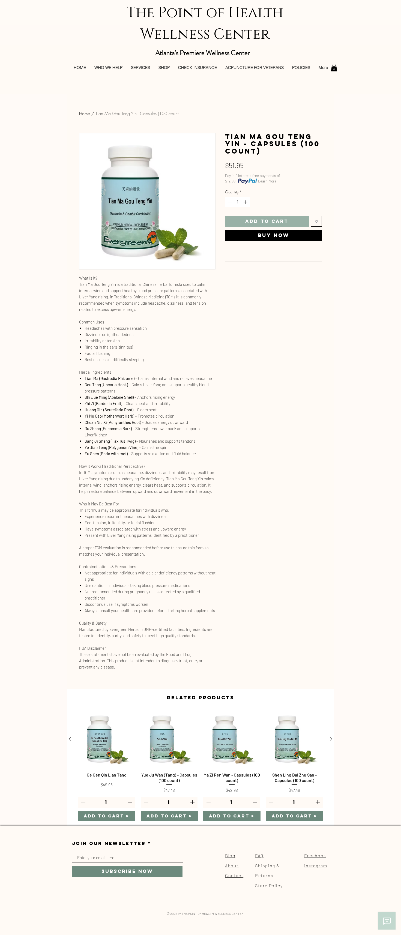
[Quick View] (106, 739)
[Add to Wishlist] (316, 221)
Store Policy (269, 885)
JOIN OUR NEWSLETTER (109, 843)
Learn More (267, 181)
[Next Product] (331, 739)
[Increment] (246, 202)
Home (84, 113)
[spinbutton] (238, 202)
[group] (200, 765)
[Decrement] (229, 202)
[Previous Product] (70, 739)
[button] (334, 67)
